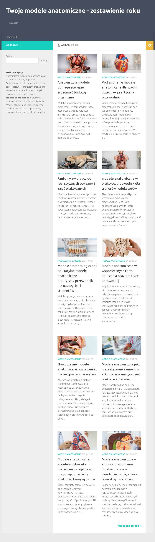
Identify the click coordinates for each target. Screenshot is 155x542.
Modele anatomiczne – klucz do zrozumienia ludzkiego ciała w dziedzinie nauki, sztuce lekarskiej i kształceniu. (119, 469)
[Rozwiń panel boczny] (149, 45)
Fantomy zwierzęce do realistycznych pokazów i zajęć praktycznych (76, 183)
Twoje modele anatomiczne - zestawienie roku (73, 10)
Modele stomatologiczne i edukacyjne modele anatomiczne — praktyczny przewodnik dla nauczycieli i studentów (25, 108)
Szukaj (9, 56)
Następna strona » (129, 525)
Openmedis (12, 37)
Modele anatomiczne (69, 77)
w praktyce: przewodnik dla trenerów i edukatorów (121, 183)
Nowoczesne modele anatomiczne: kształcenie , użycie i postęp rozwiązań (77, 369)
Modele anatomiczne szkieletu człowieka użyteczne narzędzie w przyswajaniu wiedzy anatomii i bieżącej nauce (76, 469)
